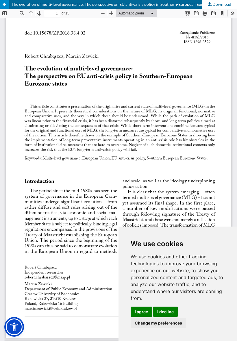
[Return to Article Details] (4, 4)
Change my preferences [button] (158, 322)
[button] (14, 326)
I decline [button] (165, 311)
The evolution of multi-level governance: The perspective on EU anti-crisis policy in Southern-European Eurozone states (118, 4)
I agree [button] (141, 311)
